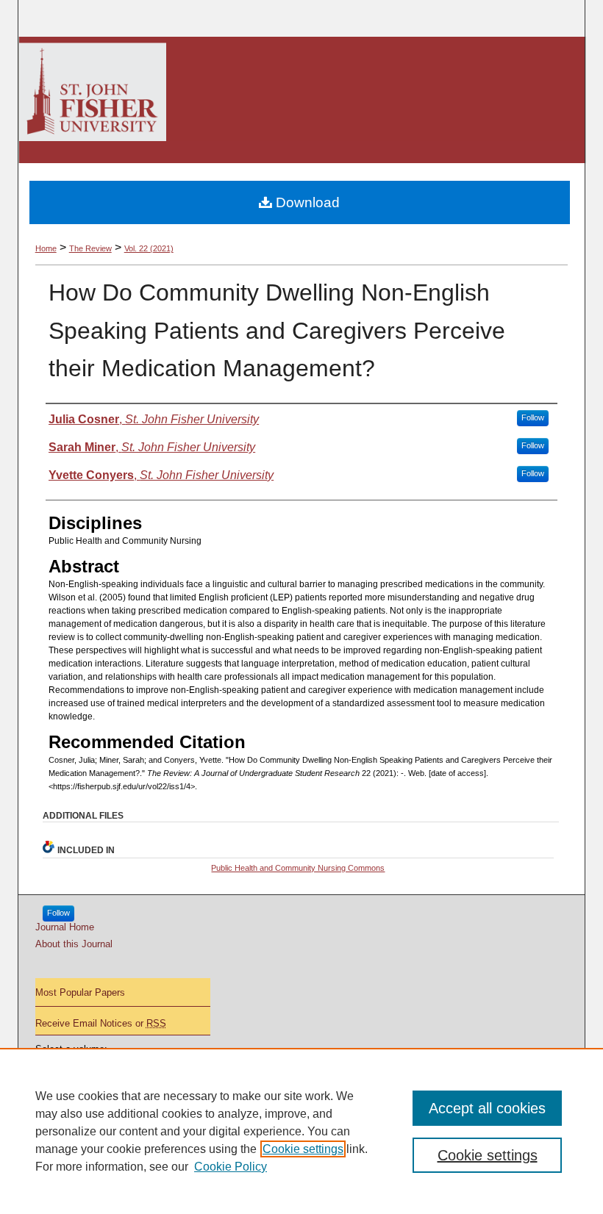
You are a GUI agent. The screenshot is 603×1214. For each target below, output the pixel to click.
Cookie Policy (230, 1166)
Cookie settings (303, 1149)
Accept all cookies (487, 1108)
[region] (301, 1131)
